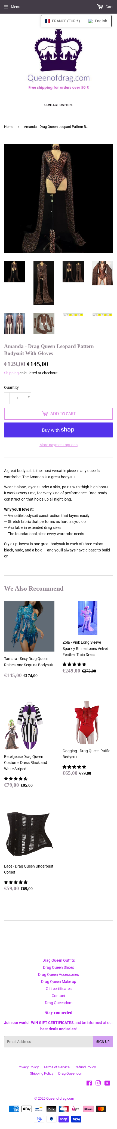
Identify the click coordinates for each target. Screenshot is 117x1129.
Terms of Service (57, 1067)
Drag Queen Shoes (58, 967)
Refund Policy (85, 1067)
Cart (109, 7)
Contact (58, 996)
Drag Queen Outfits (58, 960)
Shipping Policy (41, 1073)
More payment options (58, 445)
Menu (15, 7)
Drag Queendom (58, 1003)
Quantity (11, 387)
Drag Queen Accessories (58, 974)
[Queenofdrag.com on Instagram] (98, 1084)
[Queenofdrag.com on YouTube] (107, 1084)
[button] (75, 664)
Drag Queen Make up (58, 981)
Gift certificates (59, 988)
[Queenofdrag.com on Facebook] (89, 1084)
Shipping (11, 373)
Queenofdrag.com (60, 1098)
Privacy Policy (28, 1067)
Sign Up (102, 1042)
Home (8, 127)
